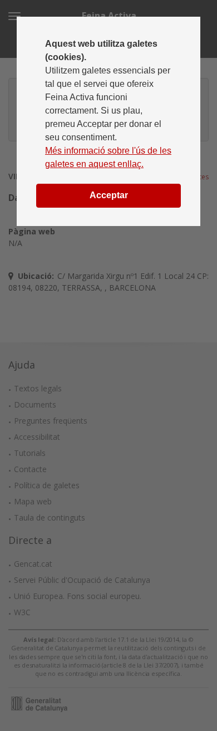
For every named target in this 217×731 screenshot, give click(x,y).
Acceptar (109, 195)
